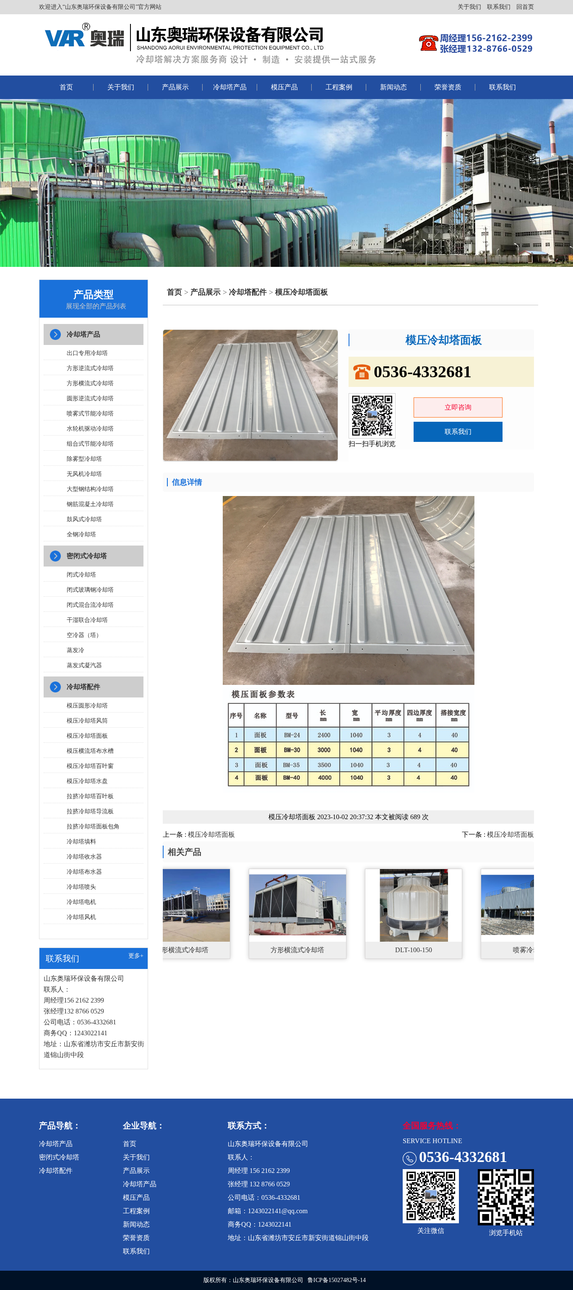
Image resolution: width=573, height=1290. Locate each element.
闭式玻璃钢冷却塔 (90, 590)
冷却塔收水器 (84, 857)
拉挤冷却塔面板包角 (93, 826)
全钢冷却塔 (81, 534)
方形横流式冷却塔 (90, 383)
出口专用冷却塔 (87, 353)
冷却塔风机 (81, 917)
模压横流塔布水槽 (90, 751)
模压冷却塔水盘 (87, 781)
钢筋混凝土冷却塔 (90, 504)
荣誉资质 (448, 87)
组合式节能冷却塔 (90, 444)
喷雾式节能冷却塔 (90, 413)
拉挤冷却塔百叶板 (90, 796)
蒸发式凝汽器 (84, 665)
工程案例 (339, 87)
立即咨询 (458, 407)
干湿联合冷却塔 (87, 620)
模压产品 (284, 87)
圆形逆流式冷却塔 (90, 398)
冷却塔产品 (230, 87)
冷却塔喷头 (81, 887)
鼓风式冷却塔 (84, 519)
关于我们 (469, 7)
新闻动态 (393, 87)
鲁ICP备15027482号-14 (336, 1280)
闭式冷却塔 (81, 575)
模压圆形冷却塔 (87, 705)
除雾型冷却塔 (84, 459)
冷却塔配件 (83, 686)
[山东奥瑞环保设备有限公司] (213, 42)
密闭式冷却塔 (87, 555)
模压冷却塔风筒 (87, 721)
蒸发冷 (75, 650)
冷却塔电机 (81, 902)
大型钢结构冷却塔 (90, 489)
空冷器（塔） (84, 635)
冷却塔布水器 (84, 872)
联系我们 (498, 7)
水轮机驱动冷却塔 (90, 429)
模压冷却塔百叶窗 (90, 766)
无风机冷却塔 (84, 474)
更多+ (135, 956)
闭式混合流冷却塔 (90, 605)
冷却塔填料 (81, 841)
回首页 (525, 7)
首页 (66, 87)
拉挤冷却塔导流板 (90, 811)
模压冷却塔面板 (87, 736)
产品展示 (175, 87)
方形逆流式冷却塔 (90, 368)
